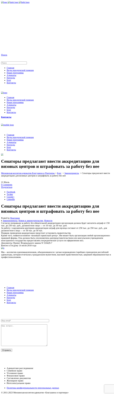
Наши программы (15, 292)
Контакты (11, 302)
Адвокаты (11, 295)
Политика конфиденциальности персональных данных (33, 388)
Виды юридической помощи (20, 290)
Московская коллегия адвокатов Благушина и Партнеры (28, 173)
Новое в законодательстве (30, 220)
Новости (48, 220)
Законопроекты (71, 173)
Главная (10, 287)
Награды (11, 297)
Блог (59, 173)
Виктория (15, 218)
